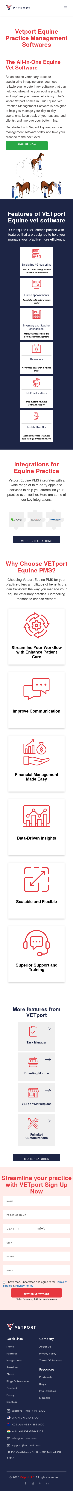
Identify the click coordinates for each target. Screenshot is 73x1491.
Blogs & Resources (18, 1381)
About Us (45, 1346)
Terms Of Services (50, 1360)
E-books (44, 1397)
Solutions (12, 1367)
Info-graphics (47, 1391)
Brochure (12, 1402)
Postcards (45, 1377)
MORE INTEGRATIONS (36, 541)
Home (10, 1346)
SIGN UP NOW (26, 144)
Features (12, 1353)
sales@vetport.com (24, 1438)
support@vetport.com (26, 1445)
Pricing (11, 1395)
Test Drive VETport (36, 1294)
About (10, 1374)
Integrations (14, 1360)
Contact (12, 1388)
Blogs (42, 1384)
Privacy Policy (24, 1285)
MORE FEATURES (36, 1159)
